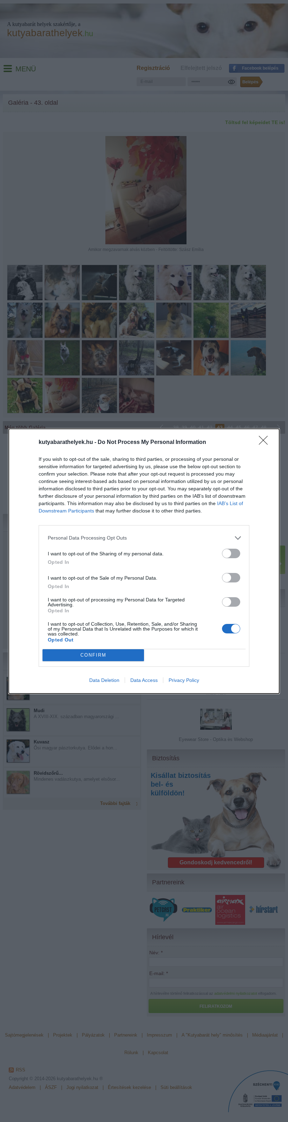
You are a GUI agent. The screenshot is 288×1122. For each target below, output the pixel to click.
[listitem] (144, 538)
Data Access (144, 680)
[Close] (265, 442)
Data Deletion (104, 680)
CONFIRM (93, 655)
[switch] (231, 553)
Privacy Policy (184, 680)
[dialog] (144, 561)
